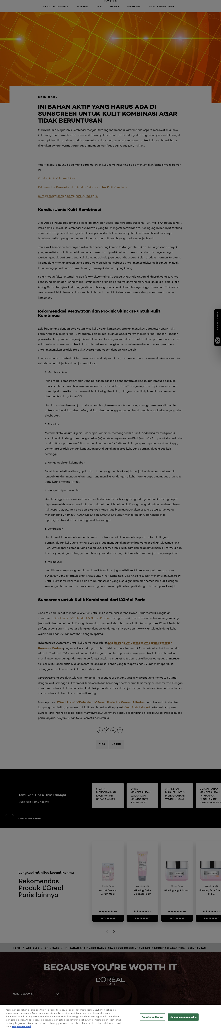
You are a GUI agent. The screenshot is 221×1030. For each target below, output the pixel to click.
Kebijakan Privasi (21, 1026)
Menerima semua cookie (183, 1017)
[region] (110, 1017)
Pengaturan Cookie (152, 1017)
